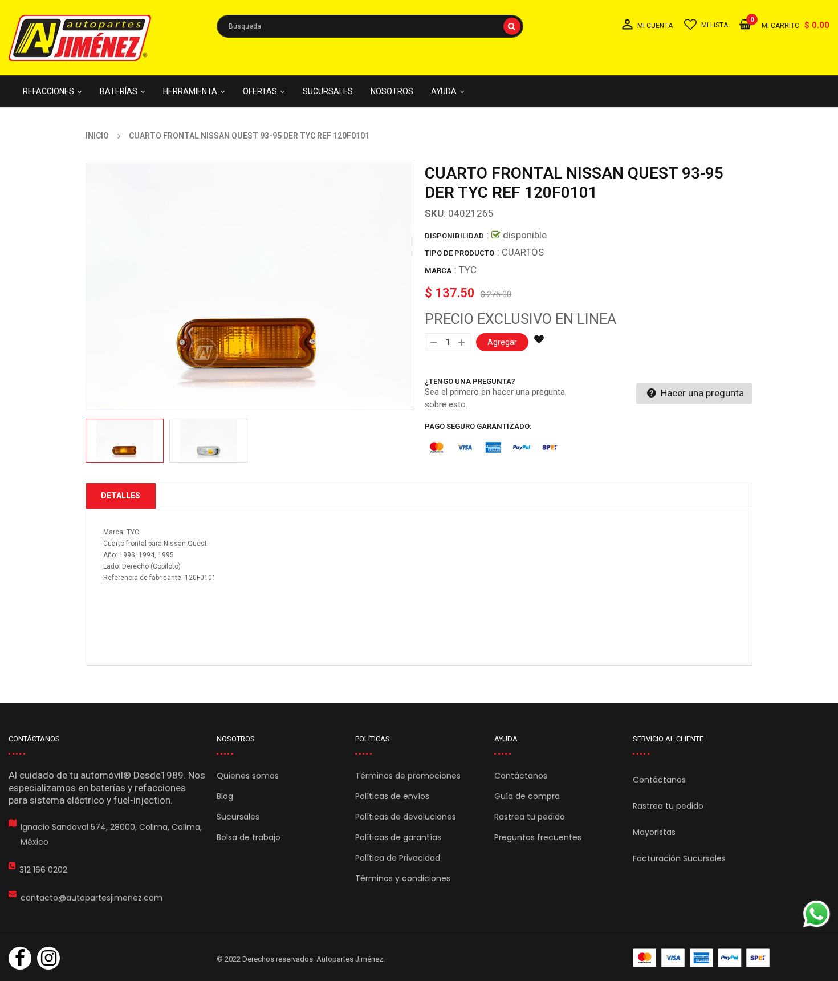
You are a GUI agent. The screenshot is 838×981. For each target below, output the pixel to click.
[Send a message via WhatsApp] (816, 914)
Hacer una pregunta (701, 393)
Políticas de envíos (392, 796)
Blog (225, 796)
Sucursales (238, 816)
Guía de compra (527, 796)
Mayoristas (654, 832)
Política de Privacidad (397, 858)
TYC (468, 269)
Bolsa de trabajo (248, 837)
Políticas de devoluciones (405, 816)
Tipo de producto (459, 253)
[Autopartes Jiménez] (701, 957)
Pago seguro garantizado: (478, 426)
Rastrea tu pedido (529, 816)
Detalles (120, 495)
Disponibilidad (454, 236)
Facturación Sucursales (679, 858)
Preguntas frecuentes (537, 837)
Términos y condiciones (402, 878)
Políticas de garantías (398, 837)
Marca (438, 270)
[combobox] (370, 26)
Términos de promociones (408, 775)
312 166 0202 (43, 869)
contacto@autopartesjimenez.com (91, 897)
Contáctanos (520, 775)
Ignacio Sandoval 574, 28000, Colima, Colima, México (111, 834)
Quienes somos (248, 775)
